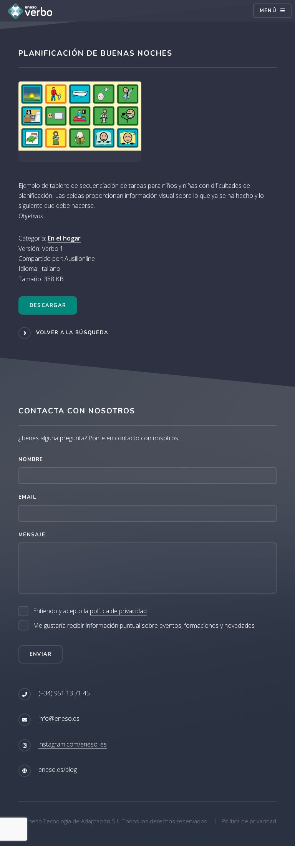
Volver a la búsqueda (72, 332)
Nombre (30, 459)
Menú (268, 10)
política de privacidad (118, 611)
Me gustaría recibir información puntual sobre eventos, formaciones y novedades (144, 625)
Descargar (48, 305)
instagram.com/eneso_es (72, 744)
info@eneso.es (59, 718)
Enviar (41, 654)
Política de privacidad (249, 821)
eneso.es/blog (57, 769)
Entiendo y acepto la (90, 611)
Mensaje (31, 534)
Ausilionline (80, 258)
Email (27, 497)
